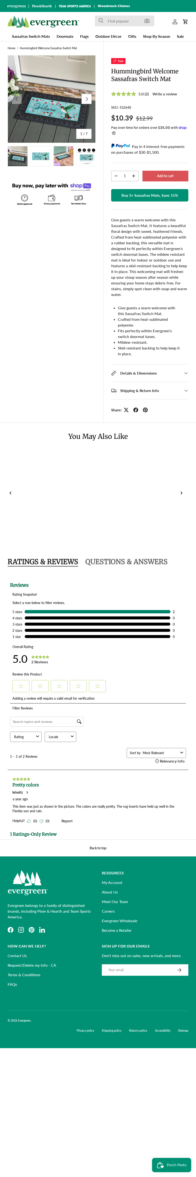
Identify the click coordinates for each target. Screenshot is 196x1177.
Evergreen (24, 1020)
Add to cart (165, 176)
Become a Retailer (117, 930)
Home (11, 48)
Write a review (164, 94)
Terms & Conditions (24, 974)
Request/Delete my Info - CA (32, 965)
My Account (112, 882)
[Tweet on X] (126, 410)
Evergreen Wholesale (119, 920)
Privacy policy (85, 1030)
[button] (185, 21)
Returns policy (138, 1030)
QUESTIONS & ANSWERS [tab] (126, 561)
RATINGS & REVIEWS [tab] (43, 561)
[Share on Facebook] (136, 410)
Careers (108, 911)
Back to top (98, 848)
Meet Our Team (115, 901)
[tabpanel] (98, 706)
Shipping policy (111, 1030)
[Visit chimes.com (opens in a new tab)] (114, 6)
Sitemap (183, 1030)
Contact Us (17, 955)
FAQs (12, 984)
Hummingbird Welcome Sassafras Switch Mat (48, 48)
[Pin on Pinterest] (145, 410)
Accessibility (162, 1030)
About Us (110, 892)
